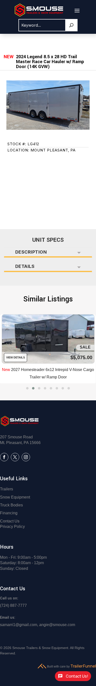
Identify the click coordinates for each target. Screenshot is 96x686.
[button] (27, 388)
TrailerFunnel (83, 666)
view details (15, 357)
